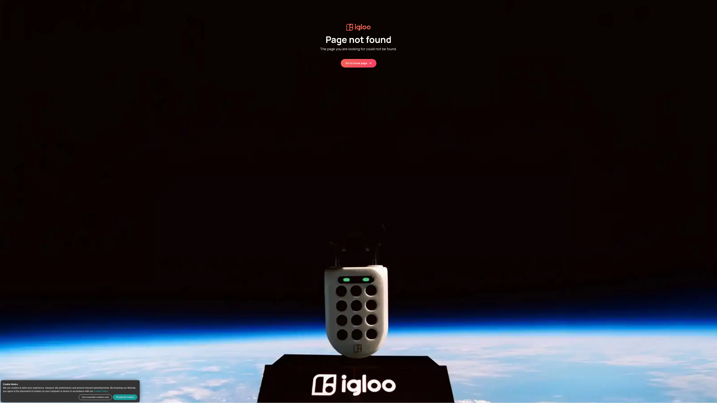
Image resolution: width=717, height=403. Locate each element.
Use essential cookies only (95, 397)
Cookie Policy (101, 391)
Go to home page (356, 63)
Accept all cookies (125, 397)
